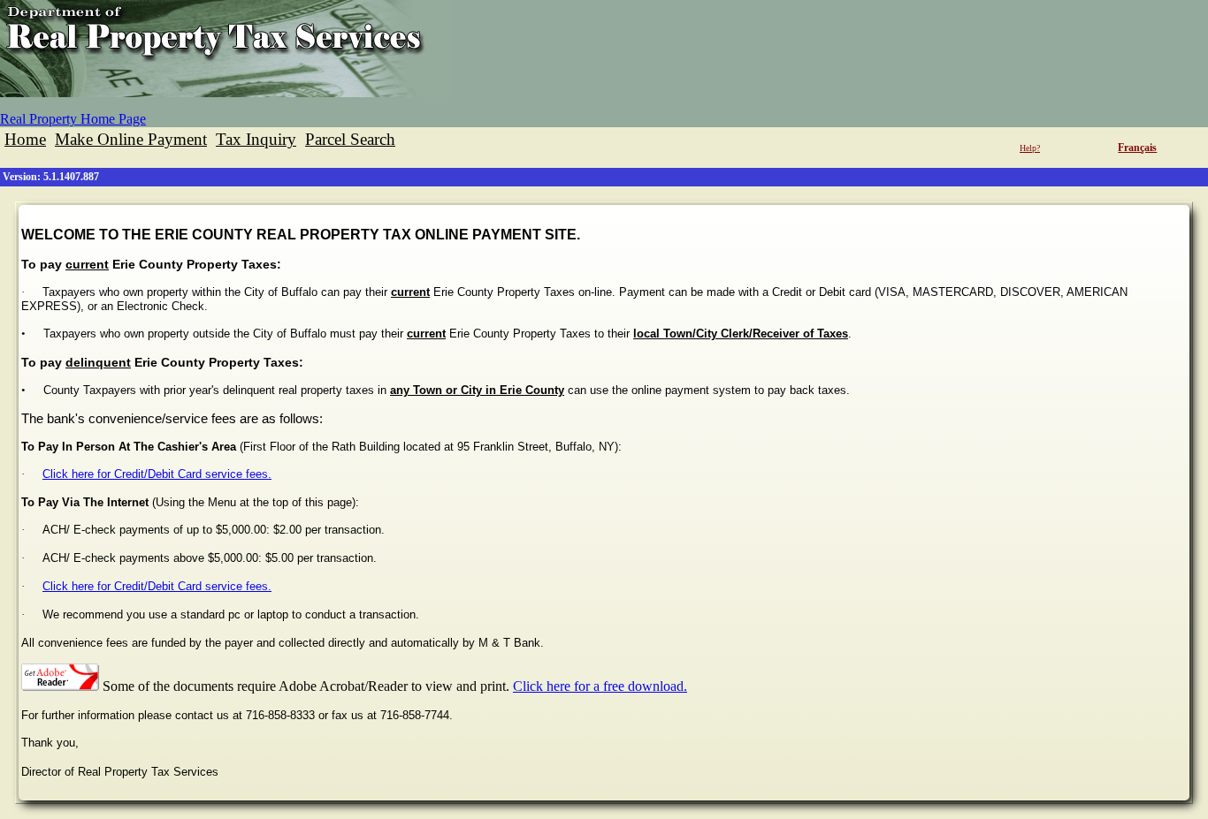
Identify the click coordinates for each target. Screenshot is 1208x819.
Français (1137, 147)
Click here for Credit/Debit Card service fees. (156, 474)
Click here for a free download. (600, 686)
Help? (1030, 148)
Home (25, 139)
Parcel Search (350, 139)
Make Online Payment (131, 139)
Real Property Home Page (73, 118)
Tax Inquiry (256, 139)
